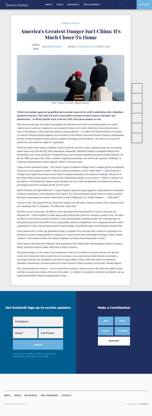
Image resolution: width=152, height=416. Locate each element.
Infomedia (144, 404)
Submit (38, 344)
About (49, 4)
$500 (105, 331)
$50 (106, 320)
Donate (144, 4)
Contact (66, 395)
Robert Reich (54, 47)
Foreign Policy (71, 23)
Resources (73, 4)
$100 (122, 320)
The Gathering (91, 4)
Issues (60, 4)
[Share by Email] (137, 118)
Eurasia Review (86, 47)
